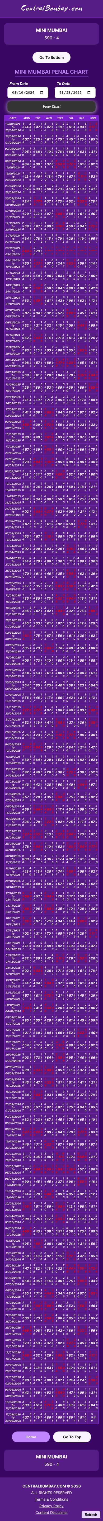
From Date (19, 83)
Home (31, 1437)
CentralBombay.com (51, 8)
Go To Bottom (51, 57)
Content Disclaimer (51, 1512)
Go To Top (72, 1437)
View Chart (51, 107)
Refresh (91, 1515)
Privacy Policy (51, 1506)
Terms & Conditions (51, 1499)
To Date (63, 83)
